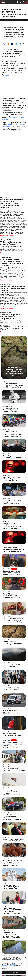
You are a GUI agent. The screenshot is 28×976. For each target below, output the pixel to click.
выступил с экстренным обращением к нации (13, 125)
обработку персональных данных (9, 965)
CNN (17, 49)
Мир (3, 20)
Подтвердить (14, 972)
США (6, 20)
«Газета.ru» (5, 75)
